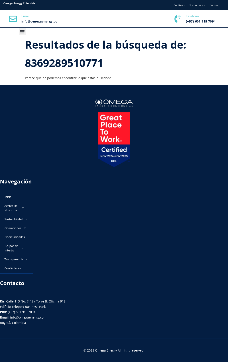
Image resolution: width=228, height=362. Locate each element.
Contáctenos (12, 268)
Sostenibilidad (13, 219)
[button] (22, 31)
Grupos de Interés (11, 248)
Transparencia (13, 259)
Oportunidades (14, 237)
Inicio (8, 197)
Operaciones (12, 228)
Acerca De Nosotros (10, 208)
